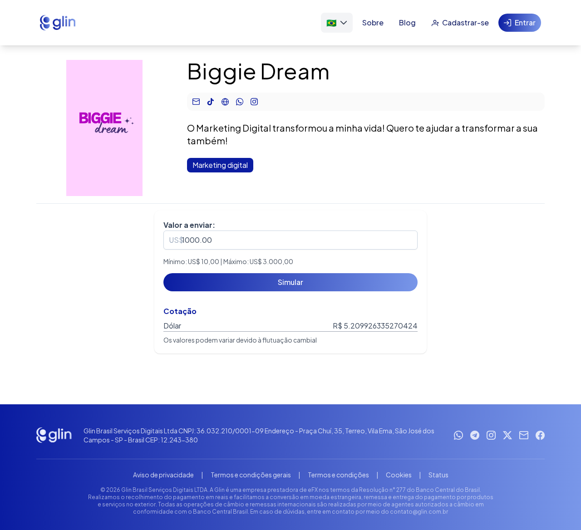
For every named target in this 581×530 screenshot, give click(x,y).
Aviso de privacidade (163, 475)
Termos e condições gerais (251, 475)
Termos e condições (338, 475)
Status (438, 475)
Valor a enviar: (189, 225)
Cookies (399, 475)
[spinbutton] (290, 240)
